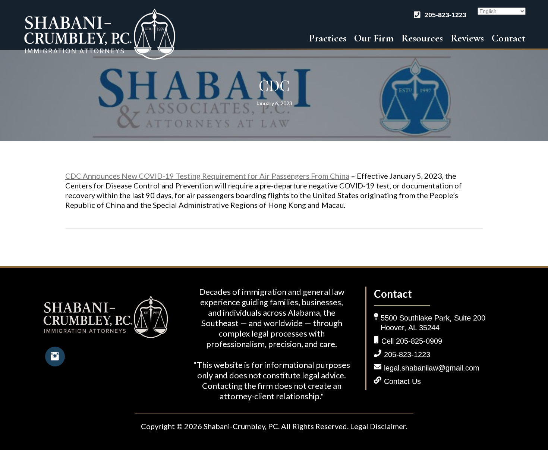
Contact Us (402, 381)
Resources (422, 38)
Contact (509, 38)
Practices (327, 38)
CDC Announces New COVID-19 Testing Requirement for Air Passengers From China (207, 175)
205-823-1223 (445, 15)
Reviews (467, 38)
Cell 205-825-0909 (411, 341)
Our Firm (374, 38)
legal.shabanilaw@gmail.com (431, 368)
